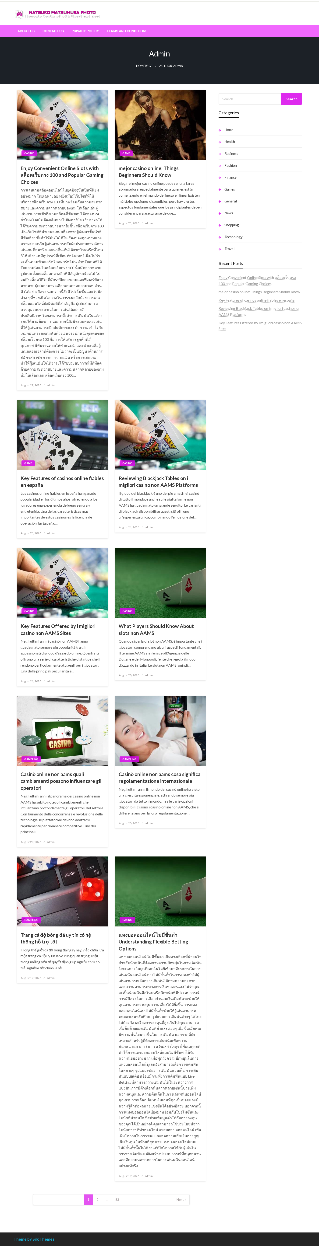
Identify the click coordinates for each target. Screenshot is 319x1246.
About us (26, 31)
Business (231, 153)
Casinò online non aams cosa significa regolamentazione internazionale (159, 777)
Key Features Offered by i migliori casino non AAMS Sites (58, 629)
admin (51, 385)
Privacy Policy (85, 31)
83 (117, 1199)
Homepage (144, 66)
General (230, 201)
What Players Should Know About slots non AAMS (156, 629)
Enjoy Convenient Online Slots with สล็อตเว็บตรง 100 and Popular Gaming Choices (62, 175)
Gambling (31, 759)
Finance (230, 177)
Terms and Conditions (127, 31)
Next (180, 1199)
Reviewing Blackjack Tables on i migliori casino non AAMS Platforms (158, 481)
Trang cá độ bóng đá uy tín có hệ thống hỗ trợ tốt (56, 938)
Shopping (231, 225)
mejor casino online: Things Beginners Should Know (149, 171)
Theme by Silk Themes (34, 1239)
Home (229, 130)
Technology (233, 237)
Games (229, 189)
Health (229, 141)
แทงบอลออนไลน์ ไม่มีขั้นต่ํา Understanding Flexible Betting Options (153, 941)
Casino (29, 153)
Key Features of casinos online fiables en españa (62, 481)
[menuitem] (26, 31)
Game (126, 153)
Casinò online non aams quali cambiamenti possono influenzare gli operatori (61, 781)
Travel (229, 249)
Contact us (53, 31)
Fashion (230, 165)
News (228, 213)
